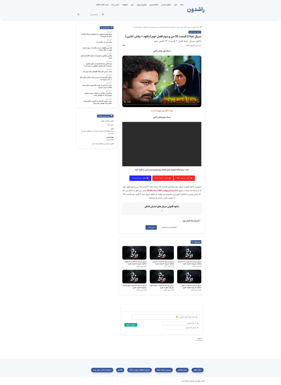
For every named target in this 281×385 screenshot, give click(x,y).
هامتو (120, 370)
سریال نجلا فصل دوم (190, 221)
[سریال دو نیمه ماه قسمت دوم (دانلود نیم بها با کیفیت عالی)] (162, 276)
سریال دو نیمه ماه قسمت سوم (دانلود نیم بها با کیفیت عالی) (191, 286)
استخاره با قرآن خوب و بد (102, 370)
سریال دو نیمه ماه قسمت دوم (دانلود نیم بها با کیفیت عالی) (162, 286)
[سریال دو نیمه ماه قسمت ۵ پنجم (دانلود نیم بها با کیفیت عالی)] (162, 253)
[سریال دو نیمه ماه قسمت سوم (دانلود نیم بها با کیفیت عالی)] (189, 276)
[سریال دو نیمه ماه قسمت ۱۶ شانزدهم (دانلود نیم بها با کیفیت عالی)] (189, 253)
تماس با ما (115, 5)
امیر (112, 129)
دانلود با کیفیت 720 (162, 178)
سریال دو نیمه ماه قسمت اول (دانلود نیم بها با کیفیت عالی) (134, 286)
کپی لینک (151, 227)
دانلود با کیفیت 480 (183, 178)
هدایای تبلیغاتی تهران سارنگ (139, 370)
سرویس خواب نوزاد (164, 370)
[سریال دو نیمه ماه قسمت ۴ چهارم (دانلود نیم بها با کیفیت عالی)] (134, 253)
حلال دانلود (198, 370)
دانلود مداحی (166, 5)
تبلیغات (125, 5)
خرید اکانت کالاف (102, 5)
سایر (132, 5)
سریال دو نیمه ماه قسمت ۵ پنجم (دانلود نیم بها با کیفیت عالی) (163, 263)
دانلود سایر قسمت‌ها (139, 178)
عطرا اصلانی (109, 137)
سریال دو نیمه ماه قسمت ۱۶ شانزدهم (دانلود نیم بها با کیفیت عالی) (189, 263)
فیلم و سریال (141, 5)
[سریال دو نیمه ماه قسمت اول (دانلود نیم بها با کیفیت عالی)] (134, 276)
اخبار (175, 5)
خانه (181, 5)
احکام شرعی (153, 5)
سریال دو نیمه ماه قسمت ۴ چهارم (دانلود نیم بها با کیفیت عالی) (135, 263)
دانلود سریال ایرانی (181, 27)
